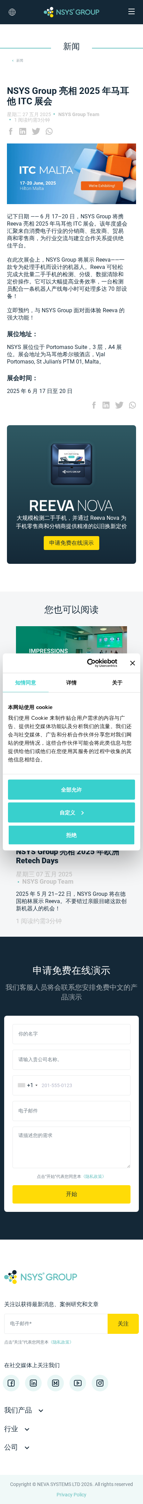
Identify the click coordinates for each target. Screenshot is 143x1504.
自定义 (67, 812)
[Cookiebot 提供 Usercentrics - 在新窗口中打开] (88, 663)
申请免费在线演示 (71, 543)
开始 (71, 1194)
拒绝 (71, 835)
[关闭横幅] (132, 663)
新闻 (19, 60)
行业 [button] (12, 1429)
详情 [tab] (71, 682)
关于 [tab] (117, 682)
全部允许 (71, 790)
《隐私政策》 (93, 1176)
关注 (123, 1323)
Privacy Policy (71, 1494)
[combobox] (26, 1085)
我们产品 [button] (19, 1410)
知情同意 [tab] (25, 682)
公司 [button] (12, 1447)
